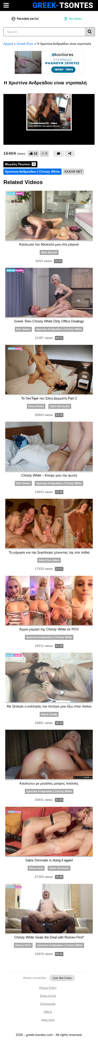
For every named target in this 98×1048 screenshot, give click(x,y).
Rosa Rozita (36, 406)
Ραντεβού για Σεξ (28, 18)
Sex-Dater (75, 18)
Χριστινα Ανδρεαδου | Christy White (32, 171)
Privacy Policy (48, 987)
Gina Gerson (49, 252)
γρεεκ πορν (48, 1019)
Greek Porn (25, 44)
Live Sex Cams (62, 978)
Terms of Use (48, 995)
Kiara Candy (49, 714)
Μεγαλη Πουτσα (20, 164)
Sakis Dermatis (60, 406)
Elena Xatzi (36, 868)
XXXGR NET (73, 171)
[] (90, 31)
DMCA (48, 1011)
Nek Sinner (23, 329)
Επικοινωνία (47, 1003)
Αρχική (8, 44)
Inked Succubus (49, 560)
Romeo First (23, 945)
